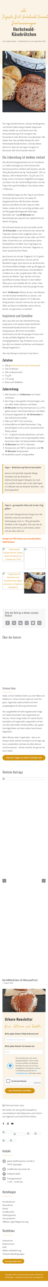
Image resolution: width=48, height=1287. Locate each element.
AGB (4, 1247)
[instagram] (8, 1124)
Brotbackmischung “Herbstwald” (25, 365)
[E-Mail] (39, 623)
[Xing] (33, 623)
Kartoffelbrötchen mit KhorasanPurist (20, 980)
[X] (14, 623)
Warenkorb (7, 1205)
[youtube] (12, 1124)
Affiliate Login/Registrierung (15, 1221)
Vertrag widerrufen (13, 1261)
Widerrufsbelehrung (11, 1250)
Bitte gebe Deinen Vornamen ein (19, 1046)
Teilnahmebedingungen (13, 1254)
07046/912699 (13, 1174)
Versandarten (8, 1218)
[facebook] (3, 1124)
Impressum (7, 1240)
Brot (17, 16)
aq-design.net (38, 1277)
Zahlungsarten (9, 1215)
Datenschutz (8, 1244)
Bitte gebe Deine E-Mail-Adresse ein (21, 1034)
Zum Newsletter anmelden (19, 1090)
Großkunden (8, 1211)
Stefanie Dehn (11, 41)
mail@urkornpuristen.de (18, 1169)
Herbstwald (29, 16)
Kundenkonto (8, 1201)
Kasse (5, 1208)
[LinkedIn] (20, 623)
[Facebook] (7, 623)
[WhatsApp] (26, 623)
